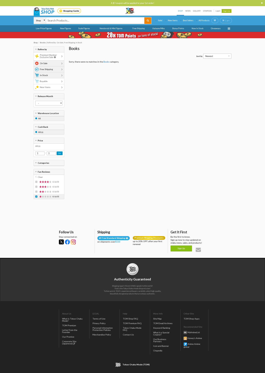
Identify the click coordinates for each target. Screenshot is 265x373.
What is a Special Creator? (161, 333)
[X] (61, 241)
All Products (204, 20)
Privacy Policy (99, 323)
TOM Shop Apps (192, 318)
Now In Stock (198, 28)
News (187, 11)
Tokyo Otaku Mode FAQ (132, 329)
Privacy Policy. (124, 364)
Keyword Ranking (161, 328)
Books (74, 48)
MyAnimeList (194, 332)
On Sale (43, 63)
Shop (180, 11)
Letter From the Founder (69, 331)
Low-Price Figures (44, 28)
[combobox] (95, 20)
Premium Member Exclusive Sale (48, 56)
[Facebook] (67, 241)
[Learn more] (54, 57)
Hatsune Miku (158, 28)
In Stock (44, 75)
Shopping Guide (71, 11)
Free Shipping (138, 28)
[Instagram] (73, 241)
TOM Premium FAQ (132, 323)
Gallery (197, 11)
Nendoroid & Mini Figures (111, 28)
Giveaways (216, 28)
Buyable (44, 81)
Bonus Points (178, 28)
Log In (218, 11)
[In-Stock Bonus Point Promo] (132, 35)
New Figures (65, 28)
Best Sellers (188, 20)
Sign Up (226, 11)
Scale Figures (84, 28)
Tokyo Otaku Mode (130, 11)
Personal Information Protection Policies (102, 329)
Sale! (160, 20)
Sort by (199, 56)
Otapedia (207, 11)
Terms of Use (98, 318)
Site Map (157, 318)
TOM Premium (69, 325)
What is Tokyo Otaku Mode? (72, 319)
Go (59, 153)
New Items (172, 20)
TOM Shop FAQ (130, 318)
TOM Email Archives (163, 323)
